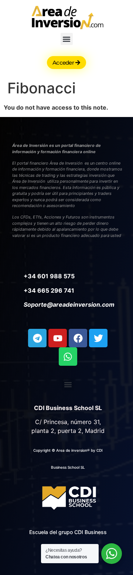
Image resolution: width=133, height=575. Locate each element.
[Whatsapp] (68, 356)
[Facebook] (78, 338)
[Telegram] (37, 338)
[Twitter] (98, 338)
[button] (67, 39)
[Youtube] (57, 338)
